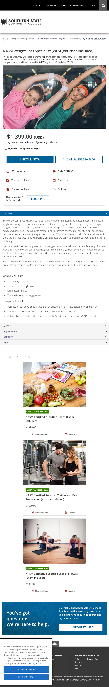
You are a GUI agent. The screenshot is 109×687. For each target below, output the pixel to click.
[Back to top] (54, 654)
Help (76, 668)
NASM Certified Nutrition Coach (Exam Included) (50, 419)
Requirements (10, 331)
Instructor (8, 336)
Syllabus (7, 325)
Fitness (31, 38)
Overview (7, 213)
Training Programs (17, 38)
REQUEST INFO (38, 199)
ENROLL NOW (30, 159)
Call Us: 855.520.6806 (94, 38)
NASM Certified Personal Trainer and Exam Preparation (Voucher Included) (52, 497)
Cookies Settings (26, 676)
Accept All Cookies (26, 669)
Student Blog (92, 659)
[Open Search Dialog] (103, 5)
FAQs (5, 342)
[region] (26, 661)
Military (78, 659)
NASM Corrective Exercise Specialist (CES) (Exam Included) (52, 575)
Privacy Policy (94, 679)
